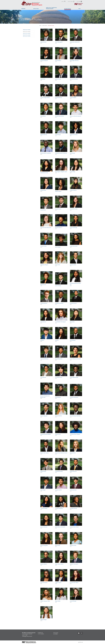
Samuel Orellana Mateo (45, 434)
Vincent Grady (43, 246)
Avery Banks (43, 116)
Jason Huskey (58, 285)
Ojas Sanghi (43, 490)
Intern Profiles (44, 25)
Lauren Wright (73, 601)
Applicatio (35, 8)
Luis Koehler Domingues (60, 321)
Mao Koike (72, 321)
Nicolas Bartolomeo (59, 116)
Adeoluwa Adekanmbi (75, 42)
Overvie (23, 8)
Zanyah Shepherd (59, 508)
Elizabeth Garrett (73, 209)
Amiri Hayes (57, 247)
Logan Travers (58, 582)
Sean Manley (72, 340)
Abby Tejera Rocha (59, 564)
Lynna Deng (72, 171)
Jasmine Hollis (73, 264)
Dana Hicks (57, 264)
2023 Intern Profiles (26, 35)
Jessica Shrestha (43, 527)
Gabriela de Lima (44, 172)
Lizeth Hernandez (73, 246)
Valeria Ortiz (58, 434)
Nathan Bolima (43, 134)
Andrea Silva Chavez (74, 527)
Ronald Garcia (58, 209)
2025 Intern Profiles (26, 31)
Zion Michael (43, 377)
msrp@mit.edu (40, 632)
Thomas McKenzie (44, 358)
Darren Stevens (43, 564)
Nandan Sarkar (58, 490)
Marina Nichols (58, 415)
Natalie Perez (73, 452)
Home (40, 25)
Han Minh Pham (58, 377)
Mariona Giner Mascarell (45, 227)
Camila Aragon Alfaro (45, 97)
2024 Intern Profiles (26, 33)
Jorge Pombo (43, 471)
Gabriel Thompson (74, 564)
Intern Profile (67, 8)
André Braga (58, 134)
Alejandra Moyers (44, 264)
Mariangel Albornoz (74, 60)
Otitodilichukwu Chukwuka (61, 153)
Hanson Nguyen (43, 415)
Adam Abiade (43, 42)
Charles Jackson (43, 303)
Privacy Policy (55, 632)
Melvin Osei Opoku (44, 452)
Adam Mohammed (74, 377)
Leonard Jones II (73, 303)
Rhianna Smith (73, 545)
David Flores (43, 210)
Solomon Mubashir (74, 397)
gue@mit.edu (80, 642)
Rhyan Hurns (43, 284)
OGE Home (78, 1)
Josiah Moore (58, 397)
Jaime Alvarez (58, 79)
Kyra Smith (57, 545)
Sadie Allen (42, 79)
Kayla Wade (57, 601)
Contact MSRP (70, 1)
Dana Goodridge (73, 227)
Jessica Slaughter (44, 545)
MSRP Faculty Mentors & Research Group (51, 8)
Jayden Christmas (73, 134)
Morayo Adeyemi (44, 60)
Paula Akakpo (58, 60)
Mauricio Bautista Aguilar (75, 116)
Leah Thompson (43, 582)
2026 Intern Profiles (26, 29)
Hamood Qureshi (59, 471)
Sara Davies (72, 153)
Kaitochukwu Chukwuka (45, 153)
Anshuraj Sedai (73, 490)
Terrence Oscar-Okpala (75, 434)
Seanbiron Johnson (59, 303)
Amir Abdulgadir (59, 42)
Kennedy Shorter (73, 508)
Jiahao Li (42, 340)
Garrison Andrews (74, 79)
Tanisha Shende (43, 508)
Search (63, 1)
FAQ (79, 8)
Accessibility (55, 633)
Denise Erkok (43, 190)
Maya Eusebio (58, 191)
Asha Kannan (43, 321)
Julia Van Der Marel (74, 582)
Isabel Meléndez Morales (75, 358)
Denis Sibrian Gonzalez (60, 527)
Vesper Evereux (73, 190)
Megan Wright (43, 619)
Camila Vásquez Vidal (45, 601)
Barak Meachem (58, 358)
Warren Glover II (58, 227)
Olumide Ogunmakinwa (75, 415)
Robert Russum (73, 471)
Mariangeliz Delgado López (61, 171)
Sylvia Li (57, 340)
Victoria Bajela (73, 97)
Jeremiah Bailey (58, 97)
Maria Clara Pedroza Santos (61, 452)
